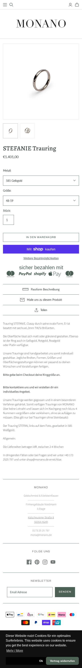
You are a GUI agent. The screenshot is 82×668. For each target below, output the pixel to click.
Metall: (7, 170)
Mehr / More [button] (14, 650)
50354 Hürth (41, 522)
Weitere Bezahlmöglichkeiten (41, 258)
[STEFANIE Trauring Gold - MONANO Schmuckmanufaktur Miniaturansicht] (10, 130)
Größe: (7, 190)
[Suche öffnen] (11, 5)
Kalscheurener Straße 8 (41, 518)
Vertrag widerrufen (62, 660)
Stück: (7, 210)
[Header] (5, 5)
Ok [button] (41, 660)
